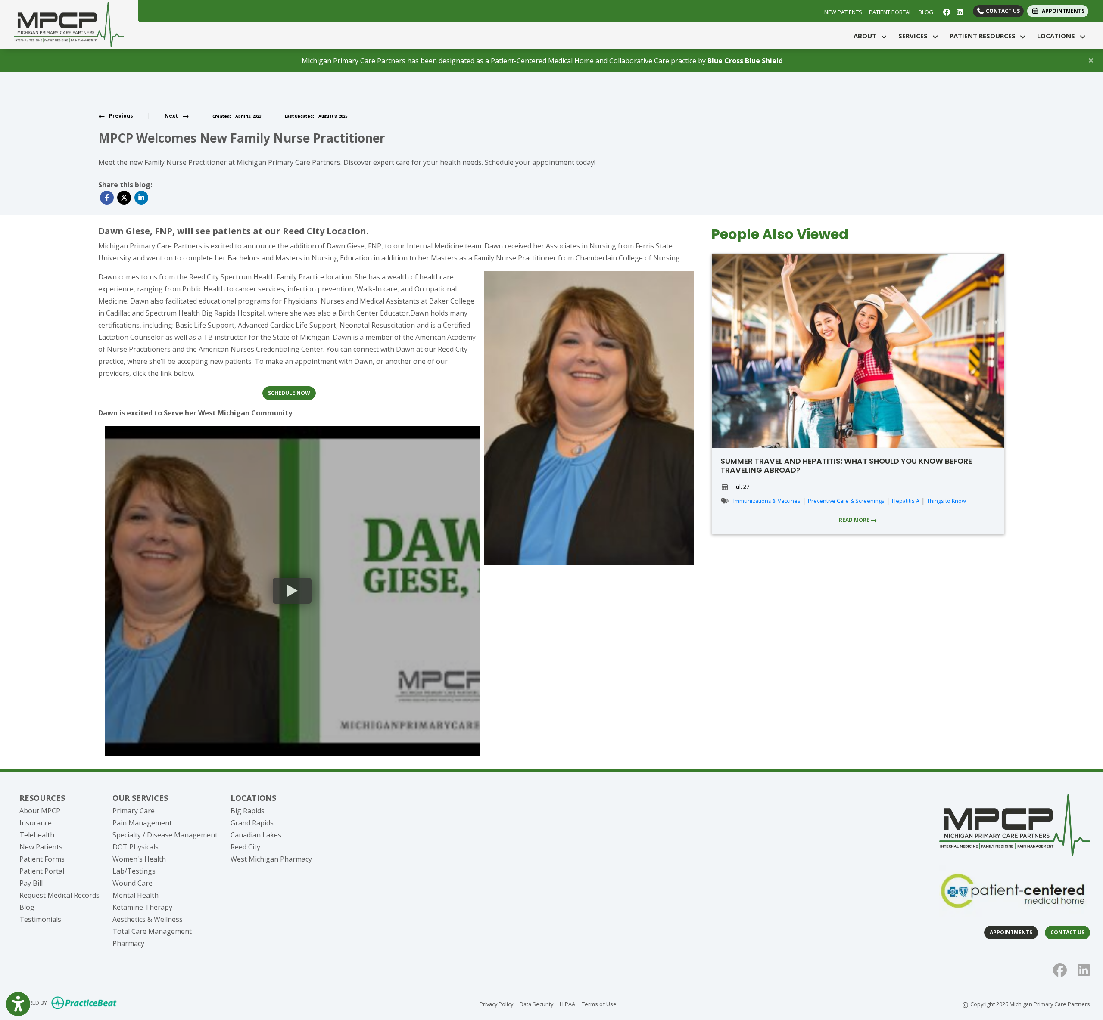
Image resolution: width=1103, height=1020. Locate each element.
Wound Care (132, 883)
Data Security (536, 1004)
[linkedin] (958, 11)
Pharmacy (128, 943)
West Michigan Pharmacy (271, 859)
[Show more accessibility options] (18, 1004)
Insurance (35, 823)
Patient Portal (41, 871)
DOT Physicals (135, 847)
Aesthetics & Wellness (147, 919)
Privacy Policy (496, 1004)
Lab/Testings (134, 871)
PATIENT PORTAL (890, 12)
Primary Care (133, 810)
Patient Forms (42, 859)
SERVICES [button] (914, 35)
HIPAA (567, 1004)
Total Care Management (152, 931)
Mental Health (135, 895)
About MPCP (39, 810)
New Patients (40, 847)
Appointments (1011, 932)
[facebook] (945, 11)
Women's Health (139, 859)
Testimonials (40, 919)
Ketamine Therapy (142, 907)
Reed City (245, 847)
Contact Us (1002, 11)
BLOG (926, 12)
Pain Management (142, 823)
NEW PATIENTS (843, 12)
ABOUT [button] (867, 35)
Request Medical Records (59, 895)
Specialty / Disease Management (165, 835)
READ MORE (855, 520)
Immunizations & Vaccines (767, 501)
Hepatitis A (905, 501)
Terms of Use (599, 1004)
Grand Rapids (252, 823)
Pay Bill (31, 883)
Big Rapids (248, 810)
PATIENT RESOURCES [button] (984, 35)
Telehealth (36, 835)
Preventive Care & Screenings (846, 501)
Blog (26, 907)
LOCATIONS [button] (1057, 35)
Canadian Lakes (256, 835)
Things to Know (946, 501)
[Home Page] (69, 23)
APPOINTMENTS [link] (1061, 11)
